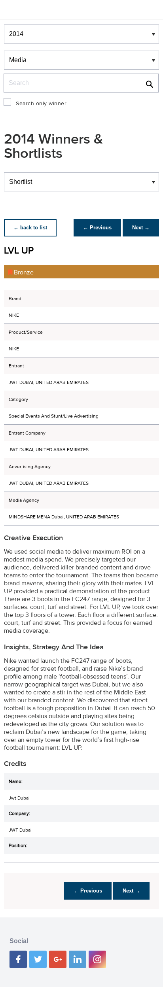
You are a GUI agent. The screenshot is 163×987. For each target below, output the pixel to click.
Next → (141, 228)
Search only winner (41, 103)
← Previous (97, 228)
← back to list (30, 228)
